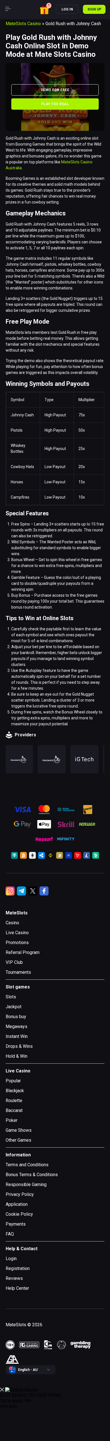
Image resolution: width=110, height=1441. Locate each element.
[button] (45, 9)
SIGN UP (94, 9)
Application (17, 1204)
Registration (18, 1268)
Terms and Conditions (27, 1164)
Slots (11, 996)
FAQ (10, 1234)
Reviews (14, 1278)
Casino (12, 922)
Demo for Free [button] (55, 90)
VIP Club (14, 962)
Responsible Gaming (26, 1184)
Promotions (17, 942)
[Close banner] (2, 1390)
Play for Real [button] (55, 104)
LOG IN (67, 9)
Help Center (17, 1288)
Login (11, 1258)
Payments (16, 1224)
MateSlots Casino (23, 23)
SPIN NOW (8, 1406)
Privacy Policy (20, 1194)
